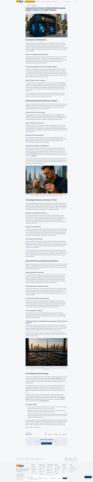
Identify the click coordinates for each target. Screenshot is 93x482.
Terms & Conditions (73, 468)
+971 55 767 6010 (20, 473)
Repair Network (48, 1)
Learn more (35, 479)
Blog (63, 471)
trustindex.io (34, 155)
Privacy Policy (72, 466)
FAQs (55, 471)
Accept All (64, 478)
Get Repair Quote (34, 469)
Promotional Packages (30, 1)
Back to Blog (29, 5)
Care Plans (43, 1)
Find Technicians (34, 472)
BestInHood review (45, 400)
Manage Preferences (53, 478)
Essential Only (60, 478)
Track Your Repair (58, 466)
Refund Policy (72, 471)
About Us (63, 466)
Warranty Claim (57, 468)
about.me (60, 116)
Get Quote (37, 1)
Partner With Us (55, 1)
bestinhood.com (33, 152)
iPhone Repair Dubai (42, 466)
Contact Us (56, 473)
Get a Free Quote (46, 443)
